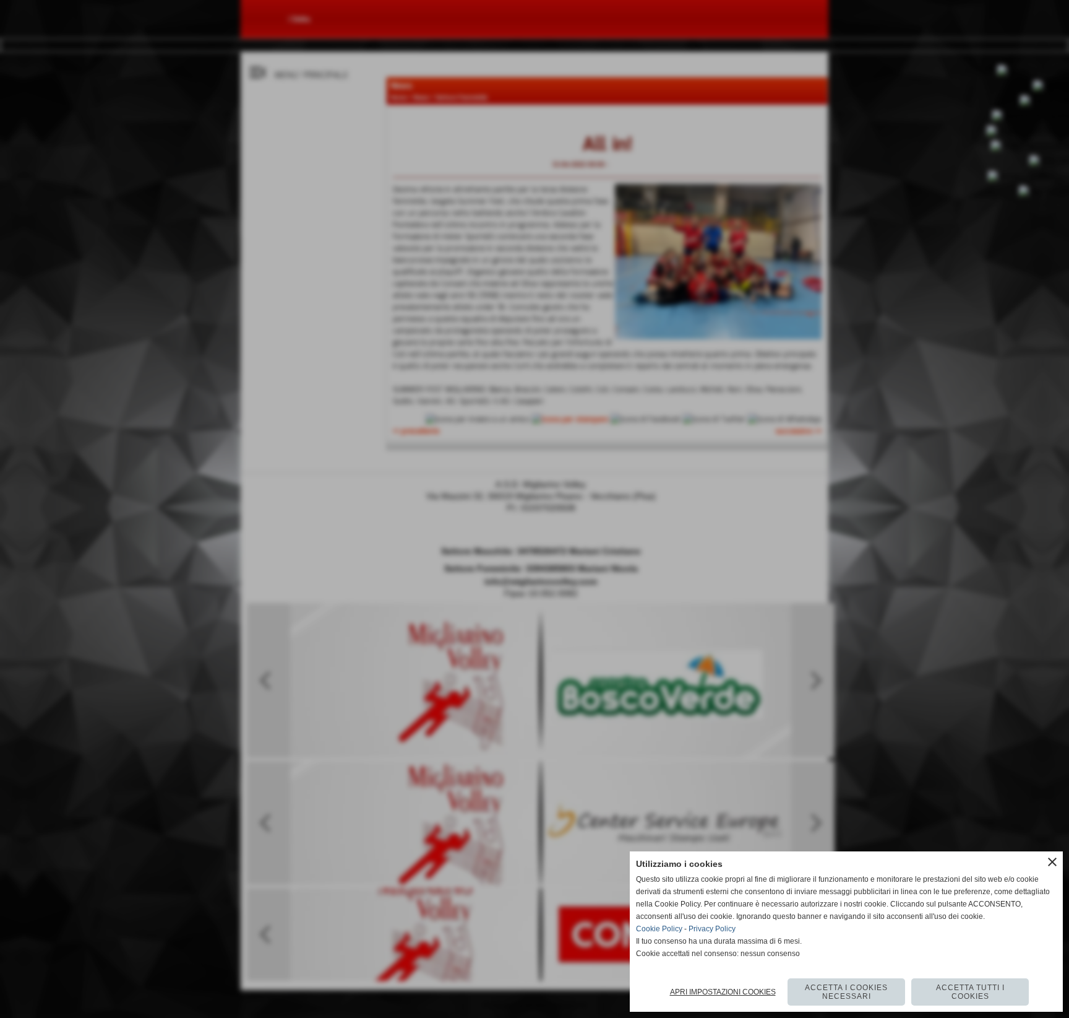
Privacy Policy (712, 928)
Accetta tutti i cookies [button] (970, 992)
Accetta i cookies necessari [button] (846, 992)
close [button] (1052, 862)
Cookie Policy (659, 928)
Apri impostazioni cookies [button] (723, 992)
